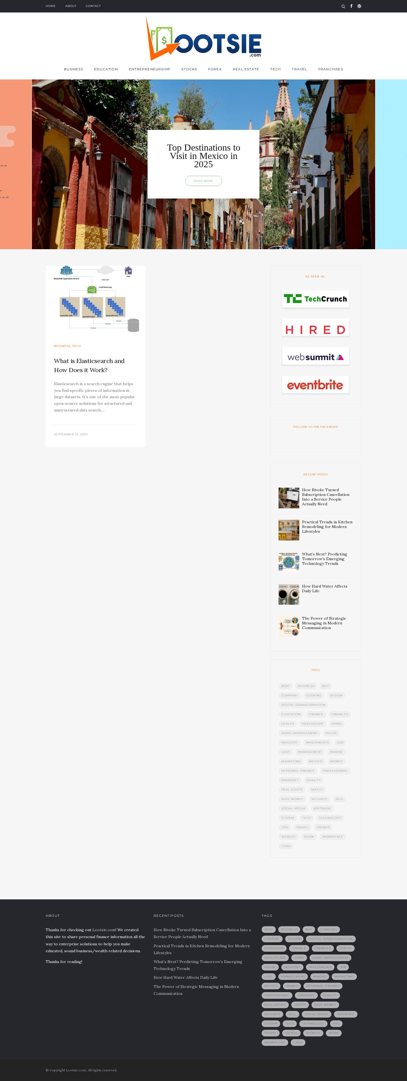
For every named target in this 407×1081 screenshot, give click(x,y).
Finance (316, 714)
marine (336, 752)
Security (319, 799)
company (289, 695)
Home (51, 6)
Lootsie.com (103, 929)
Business (73, 69)
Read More (203, 180)
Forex (215, 69)
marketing (291, 761)
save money (292, 799)
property (290, 780)
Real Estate (246, 69)
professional (335, 771)
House (331, 733)
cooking (314, 695)
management (310, 752)
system (287, 818)
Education (106, 69)
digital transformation (303, 705)
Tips (284, 827)
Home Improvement (299, 733)
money (336, 761)
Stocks (189, 69)
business (306, 686)
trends (323, 827)
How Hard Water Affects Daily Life (186, 977)
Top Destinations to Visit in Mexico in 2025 (203, 155)
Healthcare (313, 723)
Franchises (330, 69)
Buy (325, 686)
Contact (93, 6)
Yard (285, 846)
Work (309, 836)
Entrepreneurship (149, 69)
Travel (299, 69)
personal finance (298, 771)
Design (336, 695)
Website (288, 836)
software (322, 808)
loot (285, 752)
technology (330, 818)
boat (285, 686)
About (70, 6)
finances (339, 714)
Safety (317, 789)
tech (306, 818)
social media (293, 808)
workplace (332, 836)
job (340, 742)
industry (289, 742)
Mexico (315, 761)
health (287, 723)
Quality (314, 780)
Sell (340, 799)
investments (317, 742)
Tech (275, 69)
